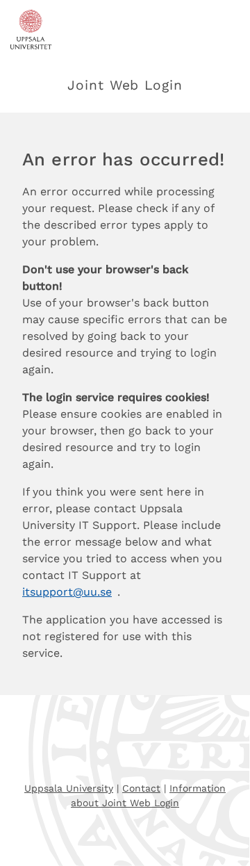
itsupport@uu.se (67, 591)
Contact (141, 788)
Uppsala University (68, 788)
